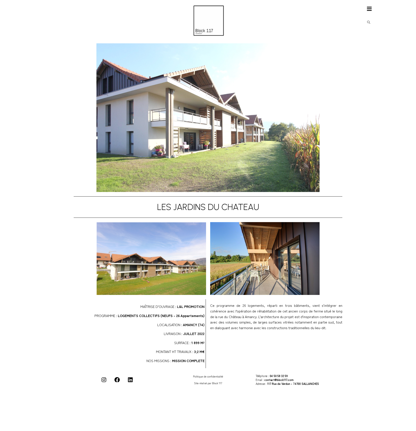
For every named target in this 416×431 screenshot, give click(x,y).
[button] (369, 9)
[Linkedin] (130, 379)
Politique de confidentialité (208, 376)
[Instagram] (103, 379)
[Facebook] (117, 379)
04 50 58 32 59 (279, 376)
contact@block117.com (278, 380)
